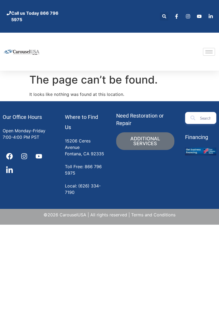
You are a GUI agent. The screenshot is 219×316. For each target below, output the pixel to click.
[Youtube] (38, 156)
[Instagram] (24, 156)
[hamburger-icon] (209, 52)
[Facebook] (9, 156)
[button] (164, 16)
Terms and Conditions (153, 214)
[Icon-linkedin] (9, 169)
